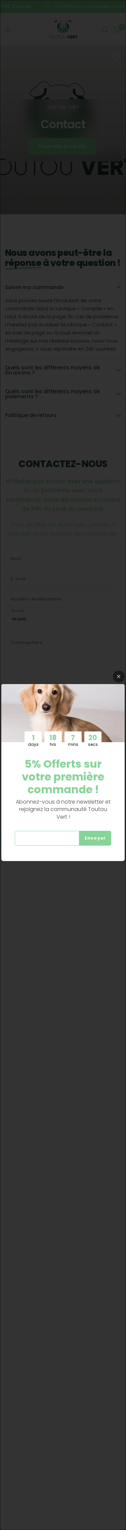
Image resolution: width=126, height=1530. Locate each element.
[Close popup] (119, 676)
